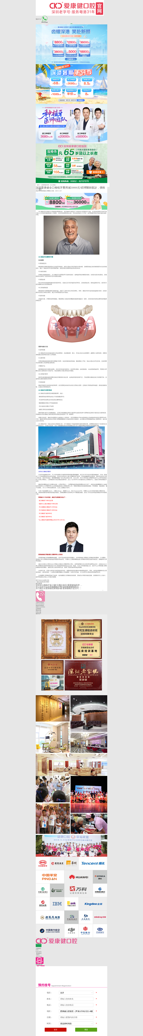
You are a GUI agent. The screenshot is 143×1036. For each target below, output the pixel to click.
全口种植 (53, 185)
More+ (103, 590)
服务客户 (38, 613)
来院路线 (100, 23)
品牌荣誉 (38, 609)
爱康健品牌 (43, 23)
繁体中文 (38, 19)
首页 (38, 185)
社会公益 (38, 612)
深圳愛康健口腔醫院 (45, 191)
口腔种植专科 (45, 185)
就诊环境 (38, 610)
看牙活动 (85, 23)
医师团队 (57, 23)
